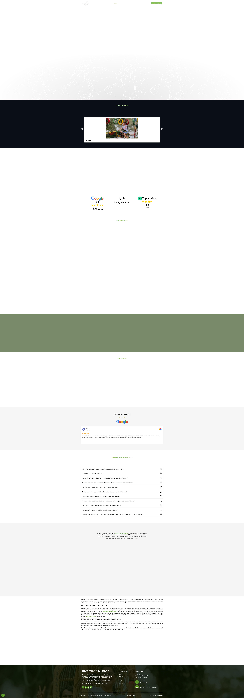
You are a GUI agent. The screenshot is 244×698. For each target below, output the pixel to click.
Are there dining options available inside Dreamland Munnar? (100, 510)
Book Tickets (237, 2)
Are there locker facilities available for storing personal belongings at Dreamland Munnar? (108, 501)
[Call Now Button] (3, 695)
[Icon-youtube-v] (88, 687)
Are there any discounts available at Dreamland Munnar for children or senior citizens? (107, 482)
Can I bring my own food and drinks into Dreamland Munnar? (100, 487)
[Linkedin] (91, 687)
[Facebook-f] (83, 687)
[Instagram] (86, 687)
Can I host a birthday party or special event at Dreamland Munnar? (102, 505)
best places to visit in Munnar (110, 611)
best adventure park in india (121, 533)
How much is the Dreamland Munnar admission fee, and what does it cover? (104, 478)
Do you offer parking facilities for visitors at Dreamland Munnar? (101, 496)
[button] (82, 129)
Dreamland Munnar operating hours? (93, 473)
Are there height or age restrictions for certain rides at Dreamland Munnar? (104, 492)
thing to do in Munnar (91, 616)
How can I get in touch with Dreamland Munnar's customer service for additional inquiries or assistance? (113, 514)
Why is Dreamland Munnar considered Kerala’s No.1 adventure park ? (103, 469)
